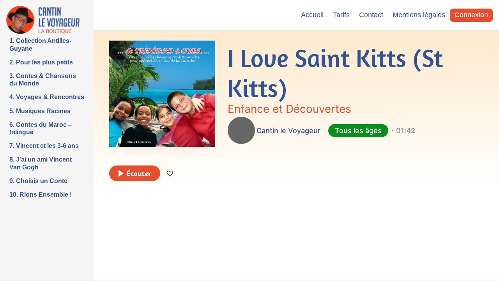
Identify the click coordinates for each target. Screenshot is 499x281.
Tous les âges (358, 130)
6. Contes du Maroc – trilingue (40, 128)
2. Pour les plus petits (41, 62)
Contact (371, 15)
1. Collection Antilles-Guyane (40, 44)
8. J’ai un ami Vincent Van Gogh (40, 163)
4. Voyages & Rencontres (46, 97)
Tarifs (341, 15)
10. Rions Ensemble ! (40, 194)
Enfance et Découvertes (289, 109)
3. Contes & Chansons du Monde (42, 80)
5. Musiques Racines (40, 111)
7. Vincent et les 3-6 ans (44, 145)
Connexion (471, 15)
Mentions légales (419, 15)
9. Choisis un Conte (38, 181)
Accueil (312, 15)
